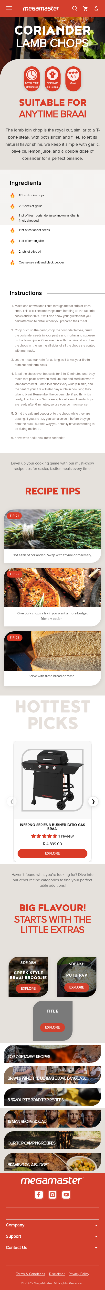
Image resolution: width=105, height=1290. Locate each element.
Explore (52, 853)
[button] (44, 836)
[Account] (96, 8)
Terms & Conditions (30, 1274)
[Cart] (85, 8)
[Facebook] (39, 1195)
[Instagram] (52, 1195)
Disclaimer (57, 1274)
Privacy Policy (79, 1274)
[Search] (75, 8)
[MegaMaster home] (42, 8)
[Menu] (9, 8)
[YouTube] (66, 1195)
